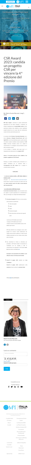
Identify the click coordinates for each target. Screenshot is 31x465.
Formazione (21, 429)
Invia (7, 368)
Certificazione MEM (21, 422)
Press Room (21, 450)
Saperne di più (15, 35)
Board (9, 422)
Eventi (21, 420)
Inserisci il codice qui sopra (10, 362)
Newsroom (21, 448)
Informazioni (15, 22)
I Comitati (9, 444)
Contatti (9, 425)
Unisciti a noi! (9, 447)
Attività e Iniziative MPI (21, 427)
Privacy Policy (13, 415)
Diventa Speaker (21, 435)
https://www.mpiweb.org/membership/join (19, 179)
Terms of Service (17, 415)
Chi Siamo (9, 420)
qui (19, 249)
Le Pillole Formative (21, 425)
